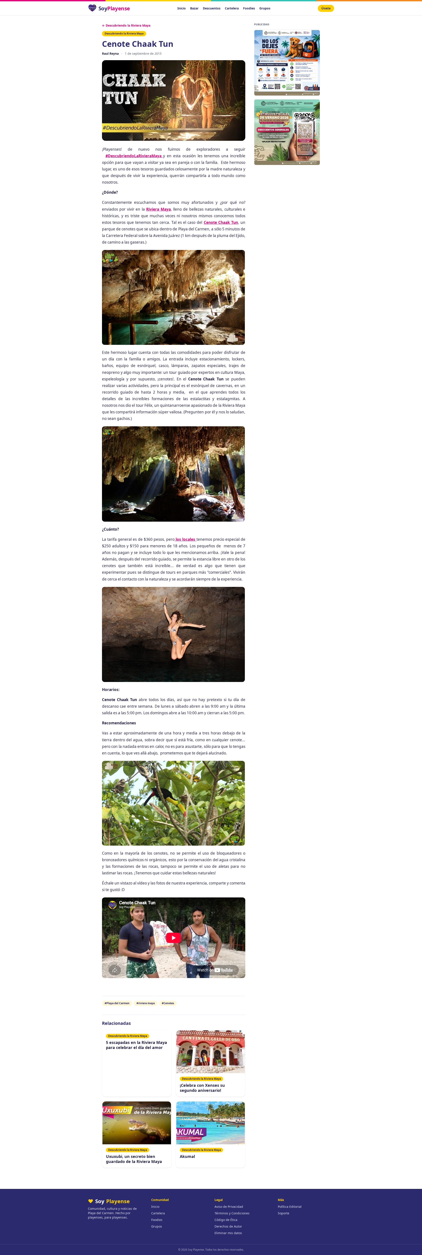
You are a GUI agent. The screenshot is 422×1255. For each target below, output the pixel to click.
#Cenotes (168, 1003)
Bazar (194, 8)
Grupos (264, 8)
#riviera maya (145, 1003)
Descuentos (211, 8)
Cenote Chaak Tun (221, 222)
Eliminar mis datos (228, 1233)
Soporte (283, 1213)
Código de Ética (226, 1220)
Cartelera (232, 8)
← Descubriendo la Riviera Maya (126, 25)
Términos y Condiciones (232, 1213)
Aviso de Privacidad (229, 1206)
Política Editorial (290, 1206)
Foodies (249, 8)
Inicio (181, 8)
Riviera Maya (158, 209)
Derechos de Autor (228, 1226)
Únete (326, 8)
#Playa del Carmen (117, 1003)
